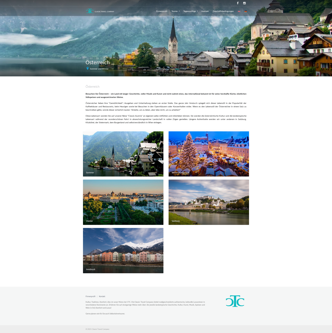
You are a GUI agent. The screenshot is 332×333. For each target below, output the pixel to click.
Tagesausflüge (189, 11)
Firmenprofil (161, 11)
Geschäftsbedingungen (223, 11)
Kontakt (205, 11)
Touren (174, 11)
